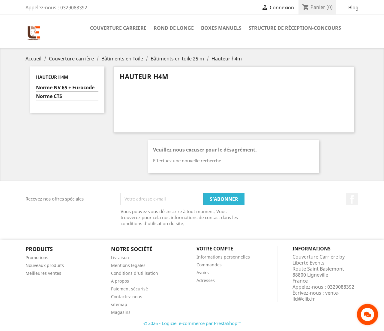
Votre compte (214, 248)
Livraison (120, 257)
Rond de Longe (174, 28)
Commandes (209, 265)
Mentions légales (128, 265)
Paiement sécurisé (129, 289)
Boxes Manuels (221, 28)
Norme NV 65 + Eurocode (65, 87)
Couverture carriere (118, 28)
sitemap (119, 304)
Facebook (352, 199)
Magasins (120, 312)
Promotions (37, 257)
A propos (120, 281)
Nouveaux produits (45, 265)
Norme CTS (49, 96)
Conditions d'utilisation (134, 273)
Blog (353, 7)
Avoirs (202, 272)
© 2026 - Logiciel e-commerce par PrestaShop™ (192, 323)
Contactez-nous (126, 296)
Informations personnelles (223, 257)
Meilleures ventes (43, 273)
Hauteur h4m (52, 77)
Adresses (205, 280)
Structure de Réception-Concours (295, 28)
